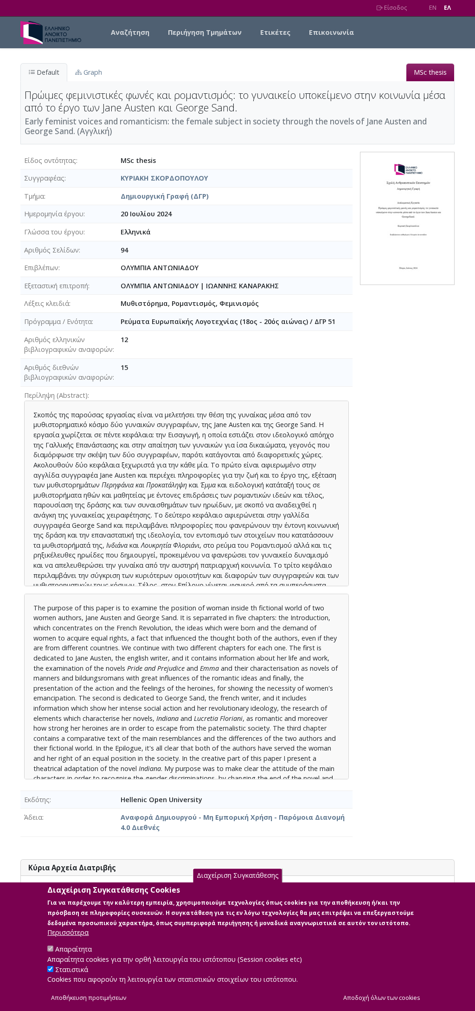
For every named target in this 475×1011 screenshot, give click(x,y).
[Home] (54, 32)
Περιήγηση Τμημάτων (205, 32)
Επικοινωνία (331, 32)
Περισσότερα (68, 932)
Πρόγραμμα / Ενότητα (58, 321)
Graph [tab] (92, 72)
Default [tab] (47, 72)
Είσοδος (395, 8)
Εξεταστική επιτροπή (56, 285)
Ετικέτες (275, 32)
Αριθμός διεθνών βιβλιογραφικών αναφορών (68, 372)
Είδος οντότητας (50, 160)
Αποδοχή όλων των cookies (381, 998)
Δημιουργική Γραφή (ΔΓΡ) (165, 196)
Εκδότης (37, 799)
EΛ (447, 8)
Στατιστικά (71, 969)
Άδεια (33, 817)
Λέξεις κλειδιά (46, 303)
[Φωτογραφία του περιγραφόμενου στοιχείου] (407, 217)
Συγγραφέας (44, 178)
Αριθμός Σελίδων (51, 250)
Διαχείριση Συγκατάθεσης (238, 875)
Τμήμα (34, 196)
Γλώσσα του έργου (53, 231)
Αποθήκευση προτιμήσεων (88, 998)
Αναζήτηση (130, 32)
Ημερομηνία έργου (53, 213)
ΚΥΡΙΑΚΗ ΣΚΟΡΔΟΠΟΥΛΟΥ (164, 178)
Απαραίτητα (73, 949)
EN (432, 8)
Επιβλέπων (41, 267)
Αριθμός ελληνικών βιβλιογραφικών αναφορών (68, 344)
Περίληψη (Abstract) (56, 395)
